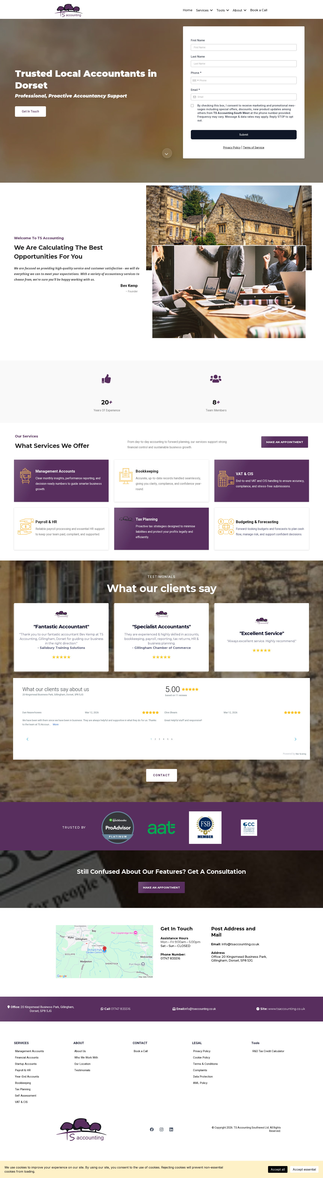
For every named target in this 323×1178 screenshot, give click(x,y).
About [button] (238, 10)
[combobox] (195, 80)
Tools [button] (221, 10)
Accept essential (304, 1169)
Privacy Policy (232, 147)
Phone (196, 72)
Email (195, 89)
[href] (104, 951)
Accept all (278, 1169)
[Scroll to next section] (167, 153)
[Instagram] (161, 1129)
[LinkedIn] (171, 1129)
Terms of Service (253, 147)
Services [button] (202, 10)
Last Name (198, 56)
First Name (198, 40)
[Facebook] (152, 1129)
